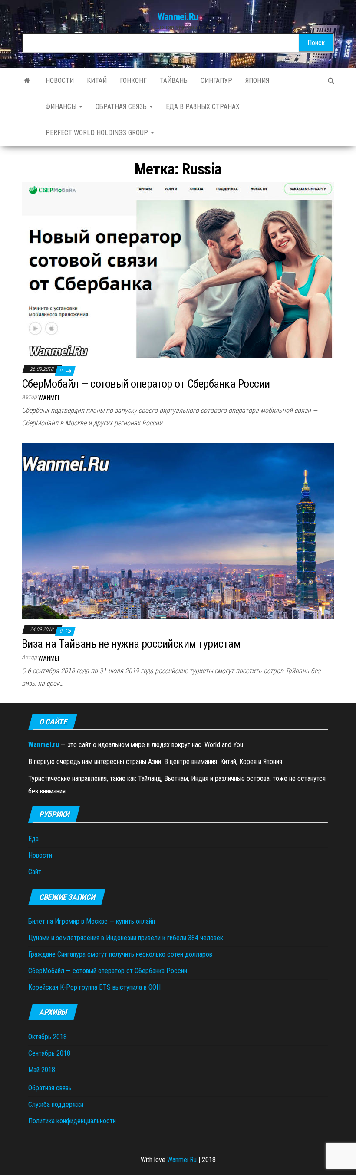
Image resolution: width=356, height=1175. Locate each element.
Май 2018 (41, 1070)
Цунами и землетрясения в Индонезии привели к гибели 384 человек (125, 938)
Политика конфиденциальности (72, 1121)
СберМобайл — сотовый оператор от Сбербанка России (146, 383)
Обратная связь (122, 106)
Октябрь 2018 (47, 1037)
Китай (97, 80)
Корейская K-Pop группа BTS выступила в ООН (94, 987)
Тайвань (174, 80)
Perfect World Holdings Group (98, 132)
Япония (257, 80)
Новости (60, 80)
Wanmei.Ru (178, 16)
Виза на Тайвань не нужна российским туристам (131, 643)
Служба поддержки (55, 1104)
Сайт (34, 872)
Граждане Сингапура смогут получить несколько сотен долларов (120, 954)
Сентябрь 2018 (49, 1053)
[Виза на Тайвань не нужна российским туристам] (178, 530)
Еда (33, 839)
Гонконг (133, 80)
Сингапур (216, 80)
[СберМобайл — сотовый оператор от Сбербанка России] (178, 270)
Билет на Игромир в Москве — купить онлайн (91, 921)
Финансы (62, 106)
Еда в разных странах (203, 106)
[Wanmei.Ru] (27, 81)
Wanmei (48, 398)
